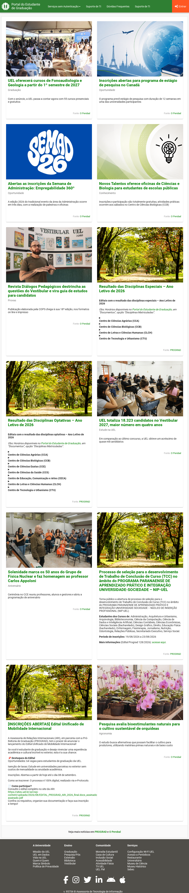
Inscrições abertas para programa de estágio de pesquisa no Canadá (138, 82)
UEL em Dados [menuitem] (41, 854)
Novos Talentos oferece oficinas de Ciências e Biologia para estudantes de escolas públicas (139, 185)
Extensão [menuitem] (69, 857)
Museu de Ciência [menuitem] (137, 863)
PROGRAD (175, 350)
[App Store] (123, 881)
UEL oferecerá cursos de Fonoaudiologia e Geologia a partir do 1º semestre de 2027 (45, 82)
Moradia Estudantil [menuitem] (107, 851)
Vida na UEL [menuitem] (40, 857)
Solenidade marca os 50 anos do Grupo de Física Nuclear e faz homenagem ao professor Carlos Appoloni (48, 576)
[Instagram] (76, 881)
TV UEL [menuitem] (100, 866)
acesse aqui (159, 642)
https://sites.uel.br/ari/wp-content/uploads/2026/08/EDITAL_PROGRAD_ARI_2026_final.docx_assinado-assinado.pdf (53, 794)
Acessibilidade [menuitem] (104, 860)
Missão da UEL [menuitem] (41, 851)
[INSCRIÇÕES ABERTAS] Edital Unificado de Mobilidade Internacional (46, 726)
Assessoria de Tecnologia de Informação (99, 891)
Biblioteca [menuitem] (69, 860)
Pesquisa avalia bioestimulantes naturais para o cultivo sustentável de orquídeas (139, 726)
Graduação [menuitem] (70, 851)
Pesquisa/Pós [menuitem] (72, 854)
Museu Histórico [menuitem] (136, 866)
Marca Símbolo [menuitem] (41, 863)
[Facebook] (66, 881)
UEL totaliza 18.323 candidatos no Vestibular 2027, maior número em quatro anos (138, 422)
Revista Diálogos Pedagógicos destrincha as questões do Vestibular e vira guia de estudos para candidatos (47, 291)
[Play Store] (111, 881)
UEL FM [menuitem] (100, 869)
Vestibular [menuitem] (70, 863)
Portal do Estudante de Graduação (152, 309)
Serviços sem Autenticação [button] (63, 6)
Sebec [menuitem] (130, 869)
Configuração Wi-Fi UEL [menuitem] (140, 851)
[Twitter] (88, 881)
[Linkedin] (99, 881)
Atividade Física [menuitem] (105, 863)
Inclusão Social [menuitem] (104, 857)
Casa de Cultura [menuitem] (105, 854)
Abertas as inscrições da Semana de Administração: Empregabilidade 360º (41, 185)
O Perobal (85, 113)
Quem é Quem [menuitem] (41, 860)
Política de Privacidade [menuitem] (46, 866)
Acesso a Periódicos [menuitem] (138, 854)
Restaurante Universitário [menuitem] (134, 859)
